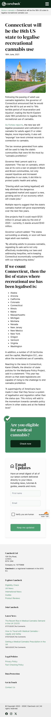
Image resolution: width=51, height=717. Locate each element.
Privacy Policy (11, 661)
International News (13, 592)
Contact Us (10, 687)
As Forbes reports (14, 124)
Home (3, 10)
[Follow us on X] (15, 713)
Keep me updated (25, 527)
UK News (9, 588)
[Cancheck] (11, 4)
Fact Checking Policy (14, 665)
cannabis (11, 10)
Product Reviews (12, 598)
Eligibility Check (12, 585)
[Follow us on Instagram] (11, 713)
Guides (8, 595)
